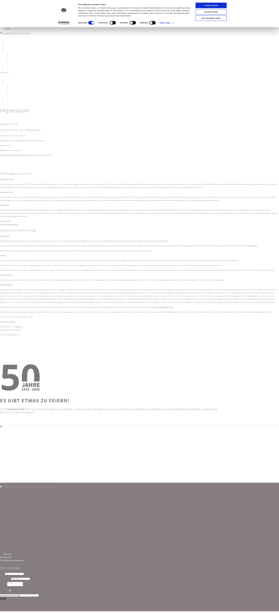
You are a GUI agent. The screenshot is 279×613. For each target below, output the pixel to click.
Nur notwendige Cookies (211, 18)
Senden (2, 598)
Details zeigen (165, 23)
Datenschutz (4, 590)
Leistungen (8, 84)
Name (2, 573)
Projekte (7, 99)
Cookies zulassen (211, 5)
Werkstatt (7, 80)
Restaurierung (15, 58)
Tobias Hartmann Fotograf (9, 224)
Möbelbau (13, 52)
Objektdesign (15, 55)
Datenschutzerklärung (30, 590)
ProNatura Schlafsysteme (21, 61)
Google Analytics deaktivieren (162, 307)
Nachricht (3, 585)
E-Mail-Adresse (5, 578)
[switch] (113, 22)
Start (6, 77)
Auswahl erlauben (211, 12)
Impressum (8, 606)
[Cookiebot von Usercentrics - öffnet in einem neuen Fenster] (63, 22)
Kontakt (7, 28)
